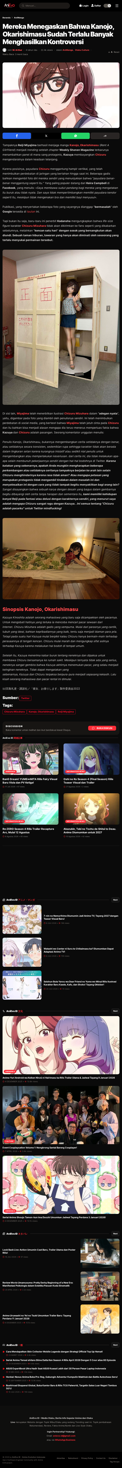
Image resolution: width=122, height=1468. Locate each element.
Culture (9, 1141)
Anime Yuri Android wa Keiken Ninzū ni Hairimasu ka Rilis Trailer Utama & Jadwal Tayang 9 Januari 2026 (59, 1077)
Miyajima (23, 413)
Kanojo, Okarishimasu (84, 145)
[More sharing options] (105, 136)
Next (115, 900)
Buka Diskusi (104, 728)
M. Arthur (17, 50)
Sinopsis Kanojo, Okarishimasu (40, 609)
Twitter (25, 698)
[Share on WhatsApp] (75, 136)
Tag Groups (114, 1462)
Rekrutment (73, 1458)
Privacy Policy (87, 1458)
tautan (31, 211)
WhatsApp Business (65, 1440)
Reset (116, 52)
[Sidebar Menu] (117, 6)
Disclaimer (113, 1458)
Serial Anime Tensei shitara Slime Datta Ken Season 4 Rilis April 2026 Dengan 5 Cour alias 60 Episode (61, 1360)
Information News (76, 771)
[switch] (107, 6)
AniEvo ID (20, 900)
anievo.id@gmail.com (64, 1435)
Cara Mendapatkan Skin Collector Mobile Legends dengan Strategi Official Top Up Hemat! (54, 1351)
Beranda (6, 17)
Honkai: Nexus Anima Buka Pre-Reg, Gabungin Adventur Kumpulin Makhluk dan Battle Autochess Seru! (62, 1376)
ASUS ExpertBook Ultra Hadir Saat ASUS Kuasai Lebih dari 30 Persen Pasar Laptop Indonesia (56, 1368)
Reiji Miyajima (66, 711)
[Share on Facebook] (17, 136)
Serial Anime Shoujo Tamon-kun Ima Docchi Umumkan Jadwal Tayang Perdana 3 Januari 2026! (54, 1217)
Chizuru (100, 154)
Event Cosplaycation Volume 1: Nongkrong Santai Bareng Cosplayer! (40, 1147)
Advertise (61, 1458)
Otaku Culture (82, 50)
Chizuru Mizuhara (34, 225)
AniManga (19, 17)
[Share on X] (46, 136)
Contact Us (100, 1458)
